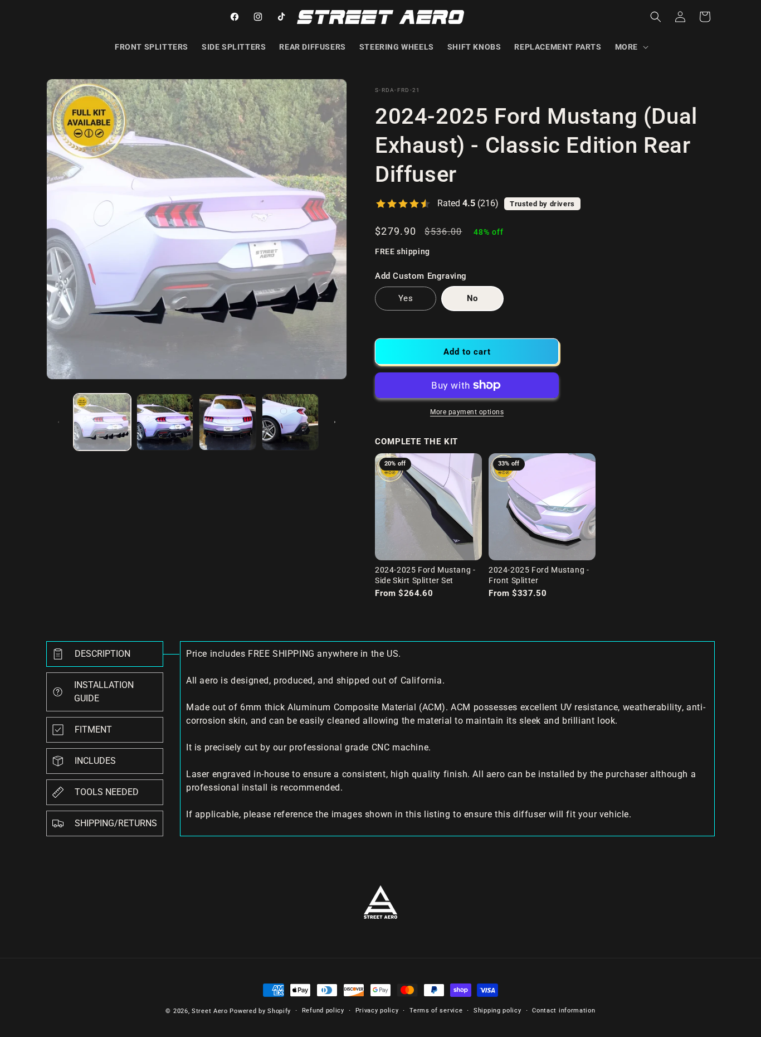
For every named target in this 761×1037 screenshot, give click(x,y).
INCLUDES (95, 760)
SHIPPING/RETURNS (116, 823)
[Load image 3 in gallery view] (227, 422)
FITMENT (93, 729)
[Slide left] (58, 422)
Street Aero (210, 1011)
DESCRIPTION (102, 653)
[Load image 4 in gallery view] (290, 422)
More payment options (467, 412)
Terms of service (435, 1010)
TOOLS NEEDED (107, 792)
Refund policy (323, 1010)
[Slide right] (335, 422)
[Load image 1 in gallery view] (102, 422)
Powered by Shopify (260, 1011)
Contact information (563, 1010)
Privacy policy (377, 1010)
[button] (630, 47)
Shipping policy (497, 1010)
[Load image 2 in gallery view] (165, 422)
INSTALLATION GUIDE (104, 692)
